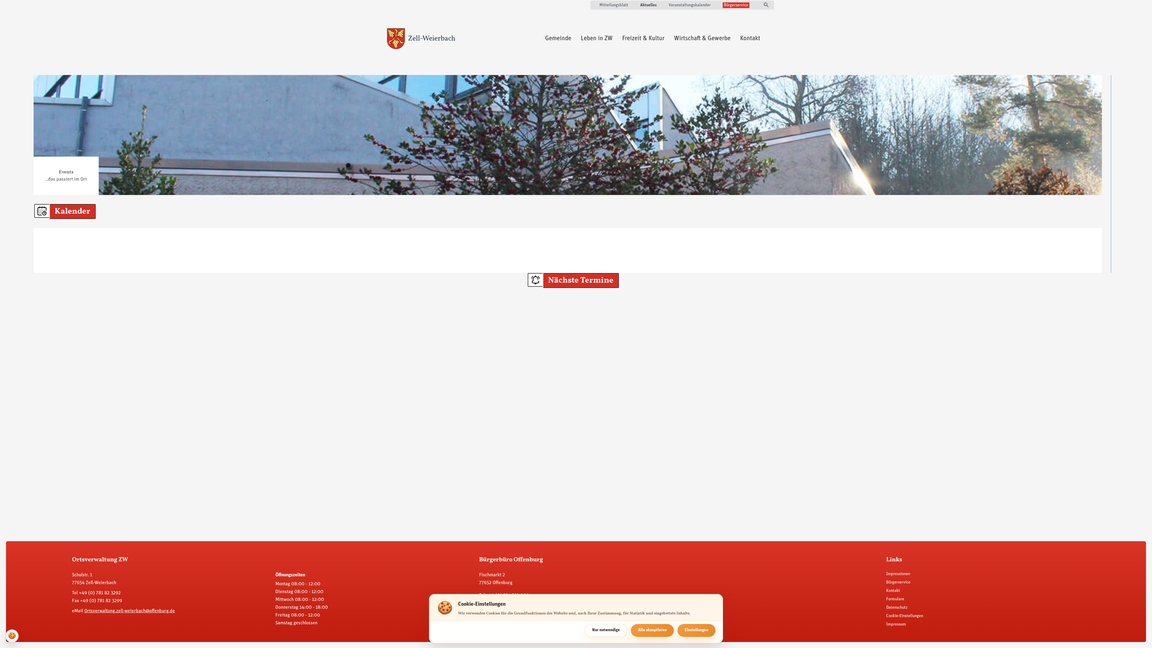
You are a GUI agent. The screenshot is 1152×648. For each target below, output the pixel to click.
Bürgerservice (736, 5)
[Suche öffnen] (766, 5)
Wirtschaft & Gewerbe (702, 38)
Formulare (895, 599)
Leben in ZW (597, 38)
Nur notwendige (606, 630)
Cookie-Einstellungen (904, 616)
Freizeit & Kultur (643, 38)
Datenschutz (897, 607)
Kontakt (750, 38)
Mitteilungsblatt (613, 5)
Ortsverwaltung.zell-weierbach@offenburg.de (129, 611)
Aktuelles (648, 5)
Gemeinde (558, 38)
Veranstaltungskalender (690, 5)
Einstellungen (696, 630)
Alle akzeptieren (652, 630)
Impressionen (898, 574)
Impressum (896, 624)
